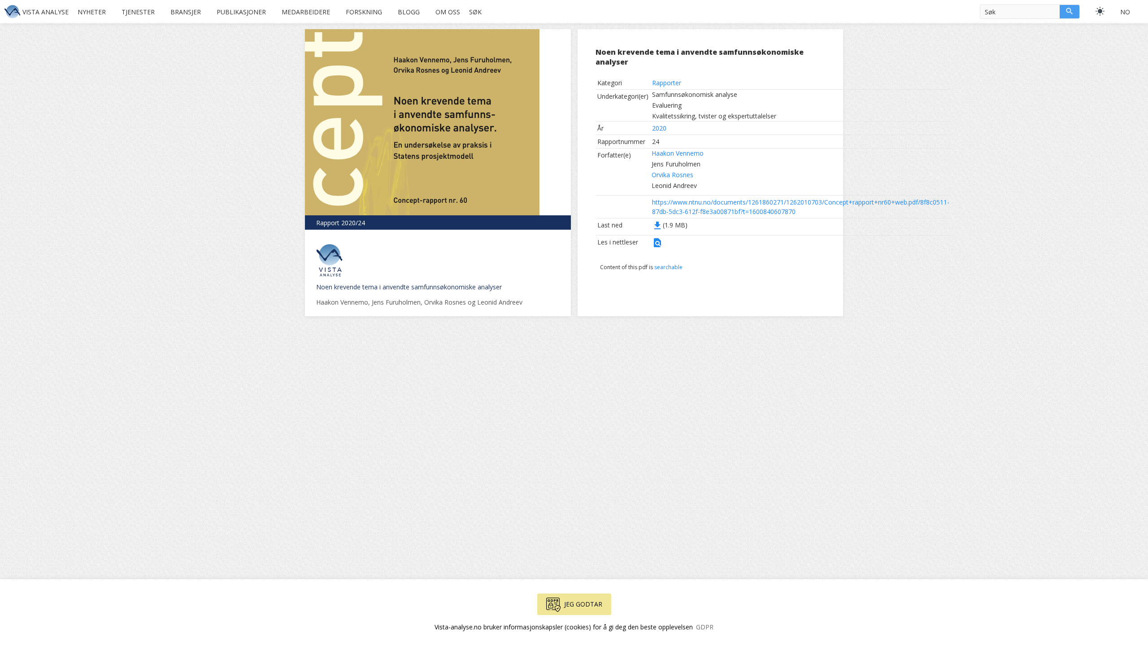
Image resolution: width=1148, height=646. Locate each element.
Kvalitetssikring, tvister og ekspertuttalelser (714, 116)
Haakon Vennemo (678, 153)
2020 (659, 128)
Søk (475, 12)
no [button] (1125, 12)
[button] (657, 245)
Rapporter (666, 83)
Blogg (409, 12)
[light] (1100, 11)
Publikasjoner (241, 12)
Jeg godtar (583, 604)
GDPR (704, 627)
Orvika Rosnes (672, 174)
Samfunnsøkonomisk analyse (694, 94)
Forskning (364, 12)
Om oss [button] (447, 12)
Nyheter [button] (92, 12)
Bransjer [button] (185, 12)
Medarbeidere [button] (306, 12)
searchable (668, 267)
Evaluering (667, 105)
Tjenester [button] (138, 12)
